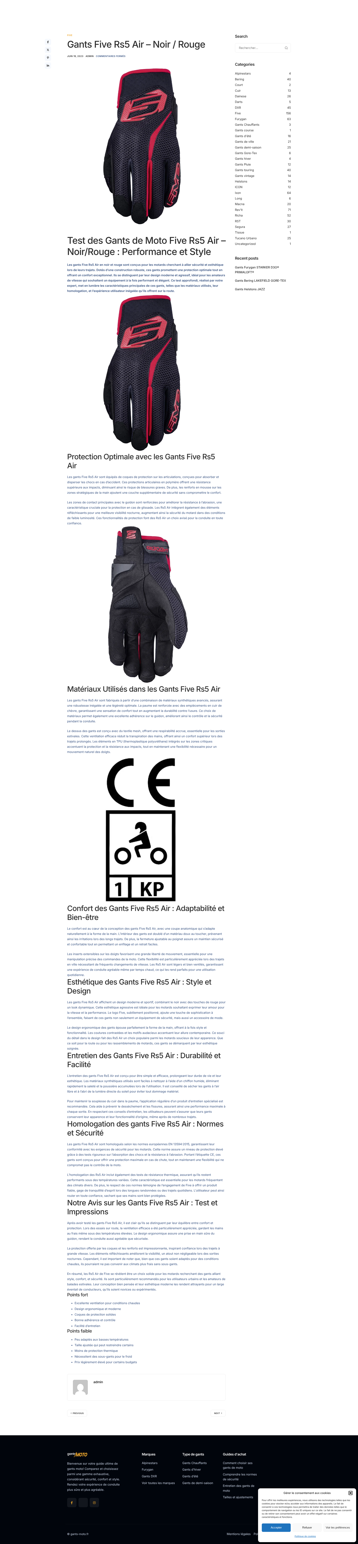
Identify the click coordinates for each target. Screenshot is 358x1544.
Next (217, 1413)
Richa (239, 215)
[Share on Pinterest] (48, 58)
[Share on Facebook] (48, 42)
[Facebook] (71, 1502)
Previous (78, 1413)
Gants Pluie (243, 164)
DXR (238, 107)
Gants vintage (244, 176)
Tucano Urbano (246, 238)
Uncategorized (245, 244)
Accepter (276, 1527)
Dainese (240, 96)
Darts (238, 102)
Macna (239, 204)
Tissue (239, 232)
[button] (350, 1493)
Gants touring (244, 170)
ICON (238, 187)
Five (69, 35)
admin (90, 56)
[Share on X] (48, 50)
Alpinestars (243, 73)
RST (238, 221)
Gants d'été (243, 136)
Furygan (240, 119)
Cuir (238, 90)
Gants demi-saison (248, 147)
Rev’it (239, 210)
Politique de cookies (305, 1536)
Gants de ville (244, 141)
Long (238, 198)
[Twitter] (83, 1502)
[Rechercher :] (263, 48)
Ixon (238, 193)
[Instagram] (94, 1502)
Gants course (244, 130)
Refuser (307, 1527)
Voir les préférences (338, 1527)
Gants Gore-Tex (246, 153)
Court (239, 85)
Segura (240, 227)
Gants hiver (243, 158)
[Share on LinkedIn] (48, 65)
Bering (239, 79)
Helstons (241, 181)
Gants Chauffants (247, 124)
